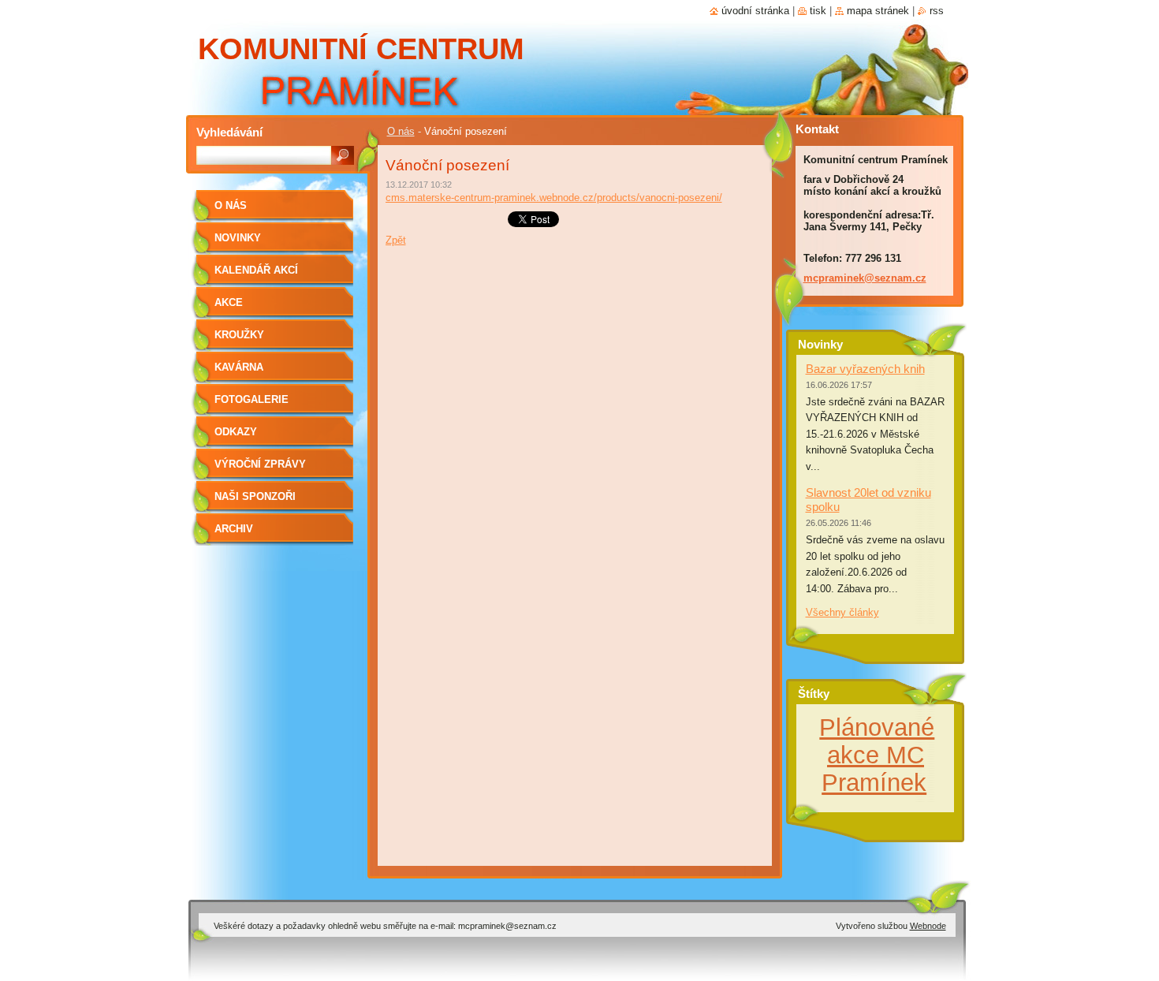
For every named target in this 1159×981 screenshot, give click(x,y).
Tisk (818, 11)
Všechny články (842, 612)
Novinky (237, 238)
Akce (228, 302)
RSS (937, 11)
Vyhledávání (229, 132)
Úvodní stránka (755, 11)
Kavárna (238, 367)
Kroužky (239, 335)
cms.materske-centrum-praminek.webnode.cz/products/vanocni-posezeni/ (554, 197)
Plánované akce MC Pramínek (876, 755)
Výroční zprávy (260, 464)
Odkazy (235, 432)
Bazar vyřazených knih (865, 368)
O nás (401, 131)
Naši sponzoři (255, 496)
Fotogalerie (251, 399)
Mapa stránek (878, 11)
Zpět (396, 240)
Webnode (928, 926)
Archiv (233, 529)
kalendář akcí (256, 270)
